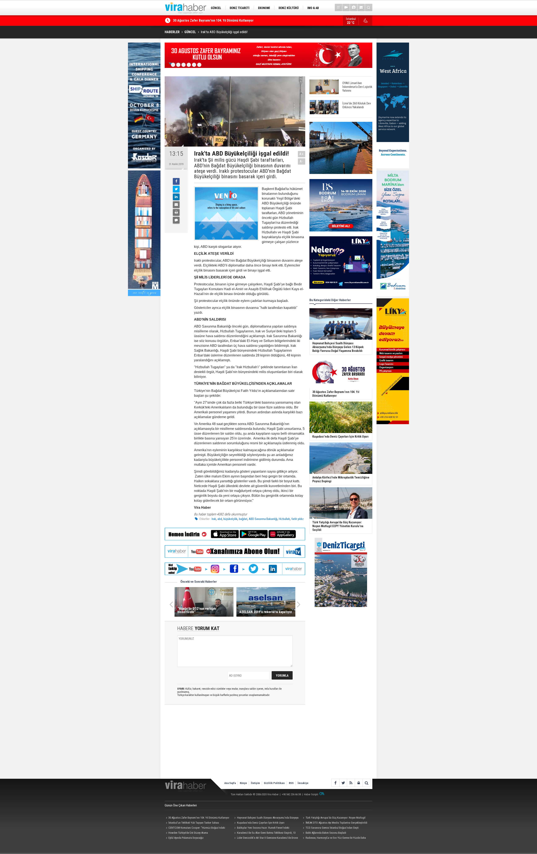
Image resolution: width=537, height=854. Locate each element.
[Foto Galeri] (353, 7)
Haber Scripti (311, 794)
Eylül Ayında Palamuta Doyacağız (185, 837)
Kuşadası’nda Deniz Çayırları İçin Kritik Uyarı (204, 21)
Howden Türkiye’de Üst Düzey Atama (188, 832)
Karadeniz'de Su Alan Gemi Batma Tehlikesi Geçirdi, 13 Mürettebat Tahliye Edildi (264, 833)
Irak (214, 519)
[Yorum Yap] (176, 220)
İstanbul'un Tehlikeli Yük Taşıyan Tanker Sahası (193, 822)
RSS (291, 783)
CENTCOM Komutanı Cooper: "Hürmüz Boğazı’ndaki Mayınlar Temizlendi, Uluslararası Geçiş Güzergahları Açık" (196, 828)
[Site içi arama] (368, 7)
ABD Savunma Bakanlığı (263, 519)
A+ (301, 154)
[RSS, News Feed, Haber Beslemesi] (351, 783)
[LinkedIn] (176, 197)
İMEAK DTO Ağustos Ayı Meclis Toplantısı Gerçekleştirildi (336, 822)
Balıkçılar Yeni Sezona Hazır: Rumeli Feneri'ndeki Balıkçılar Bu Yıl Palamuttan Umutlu (261, 828)
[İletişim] (361, 7)
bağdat (243, 519)
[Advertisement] (235, 745)
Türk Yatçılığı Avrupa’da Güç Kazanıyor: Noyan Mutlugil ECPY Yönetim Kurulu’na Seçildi (333, 818)
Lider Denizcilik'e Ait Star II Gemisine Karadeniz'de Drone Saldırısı (265, 838)
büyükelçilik (230, 519)
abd (220, 519)
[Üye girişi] (358, 783)
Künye (243, 783)
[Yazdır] (176, 212)
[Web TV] (346, 7)
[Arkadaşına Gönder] (176, 204)
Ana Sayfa (230, 783)
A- (302, 161)
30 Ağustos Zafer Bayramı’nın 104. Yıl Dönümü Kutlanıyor (198, 817)
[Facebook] (176, 181)
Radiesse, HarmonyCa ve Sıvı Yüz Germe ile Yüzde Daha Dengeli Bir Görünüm (334, 838)
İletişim (255, 783)
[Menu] (338, 7)
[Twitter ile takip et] (343, 783)
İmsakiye (303, 783)
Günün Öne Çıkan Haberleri (181, 805)
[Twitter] (176, 189)
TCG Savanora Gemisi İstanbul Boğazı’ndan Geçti (332, 827)
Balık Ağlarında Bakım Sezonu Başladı (326, 832)
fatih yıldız (297, 519)
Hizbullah (284, 519)
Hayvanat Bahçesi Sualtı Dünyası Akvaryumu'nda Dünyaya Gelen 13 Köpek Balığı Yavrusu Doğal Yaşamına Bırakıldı (265, 818)
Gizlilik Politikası (274, 783)
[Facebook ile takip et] (335, 783)
